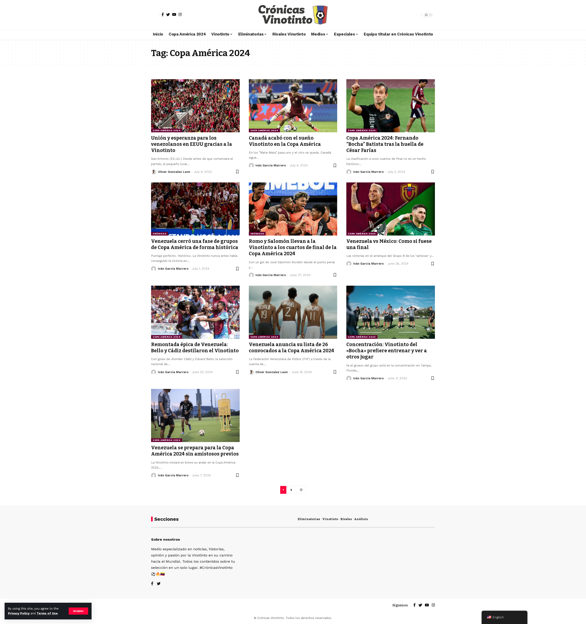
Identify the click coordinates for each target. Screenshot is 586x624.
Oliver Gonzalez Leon (174, 172)
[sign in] (155, 15)
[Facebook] (162, 14)
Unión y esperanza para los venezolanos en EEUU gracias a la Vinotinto (191, 144)
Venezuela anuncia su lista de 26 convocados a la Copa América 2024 (291, 348)
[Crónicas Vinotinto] (293, 14)
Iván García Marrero (270, 165)
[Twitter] (168, 14)
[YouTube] (174, 14)
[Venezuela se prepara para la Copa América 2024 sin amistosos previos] (195, 415)
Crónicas (159, 233)
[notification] (409, 15)
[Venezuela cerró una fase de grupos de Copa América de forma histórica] (195, 209)
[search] (416, 15)
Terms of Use (47, 613)
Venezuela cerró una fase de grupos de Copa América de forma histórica (194, 244)
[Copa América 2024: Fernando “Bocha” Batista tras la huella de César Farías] (390, 105)
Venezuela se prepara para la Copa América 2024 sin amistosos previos (195, 451)
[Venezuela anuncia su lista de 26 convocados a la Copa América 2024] (293, 312)
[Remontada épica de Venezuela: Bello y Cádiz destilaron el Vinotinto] (195, 312)
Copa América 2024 (167, 130)
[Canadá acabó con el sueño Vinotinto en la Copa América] (293, 105)
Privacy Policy (19, 613)
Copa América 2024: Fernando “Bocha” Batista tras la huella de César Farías (384, 144)
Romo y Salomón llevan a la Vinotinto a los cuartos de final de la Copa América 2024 (293, 247)
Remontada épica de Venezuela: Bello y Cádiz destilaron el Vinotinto (195, 348)
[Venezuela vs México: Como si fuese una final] (390, 209)
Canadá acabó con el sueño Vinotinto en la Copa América (285, 141)
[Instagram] (180, 14)
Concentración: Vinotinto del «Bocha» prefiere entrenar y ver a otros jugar (386, 351)
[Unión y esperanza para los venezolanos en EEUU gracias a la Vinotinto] (195, 105)
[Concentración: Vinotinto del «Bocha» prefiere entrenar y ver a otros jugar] (390, 312)
